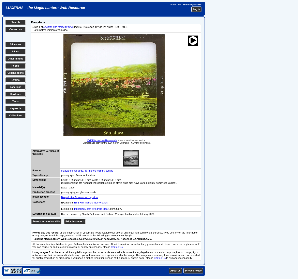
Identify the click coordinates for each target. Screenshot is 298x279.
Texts (15, 101)
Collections (15, 115)
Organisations (16, 72)
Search (15, 22)
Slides (15, 51)
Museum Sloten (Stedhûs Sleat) (91, 209)
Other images (15, 58)
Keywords (15, 108)
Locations (15, 87)
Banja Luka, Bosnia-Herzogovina (79, 197)
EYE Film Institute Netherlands (102, 140)
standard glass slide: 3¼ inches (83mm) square (87, 170)
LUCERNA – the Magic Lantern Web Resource (45, 8)
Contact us (15, 29)
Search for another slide (46, 221)
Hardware (15, 94)
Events (16, 80)
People (15, 65)
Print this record (74, 221)
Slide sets (15, 44)
